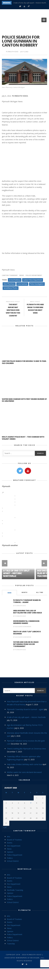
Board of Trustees (14, 840)
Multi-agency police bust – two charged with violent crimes (23, 438)
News (21, 275)
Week (9, 593)
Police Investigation (37, 284)
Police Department (34, 275)
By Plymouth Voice (19, 605)
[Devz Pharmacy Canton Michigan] (24, 71)
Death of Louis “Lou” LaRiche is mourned (27, 632)
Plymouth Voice (12, 52)
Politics (10, 858)
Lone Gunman (22, 284)
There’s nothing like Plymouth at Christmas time (26, 748)
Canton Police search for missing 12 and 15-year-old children (24, 362)
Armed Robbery (14, 280)
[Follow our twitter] (20, 471)
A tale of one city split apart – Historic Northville (31, 3)
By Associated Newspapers (22, 626)
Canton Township (10, 275)
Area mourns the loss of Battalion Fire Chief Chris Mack (27, 611)
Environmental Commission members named (26, 622)
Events (9, 843)
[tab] (9, 592)
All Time (39, 592)
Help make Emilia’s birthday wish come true (24, 764)
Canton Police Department (32, 280)
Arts (8, 836)
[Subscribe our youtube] (28, 471)
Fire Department (13, 846)
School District (13, 861)
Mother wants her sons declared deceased (24, 772)
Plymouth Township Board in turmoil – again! (27, 601)
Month (24, 592)
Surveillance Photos (10, 288)
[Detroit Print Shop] (24, 664)
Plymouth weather (10, 545)
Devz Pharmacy (9, 284)
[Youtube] (24, 6)
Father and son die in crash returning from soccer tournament (25, 644)
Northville (25, 869)
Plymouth (24, 910)
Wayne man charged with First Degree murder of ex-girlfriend (24, 400)
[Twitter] (20, 6)
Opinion (10, 852)
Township (11, 943)
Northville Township (15, 890)
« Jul (4, 827)
